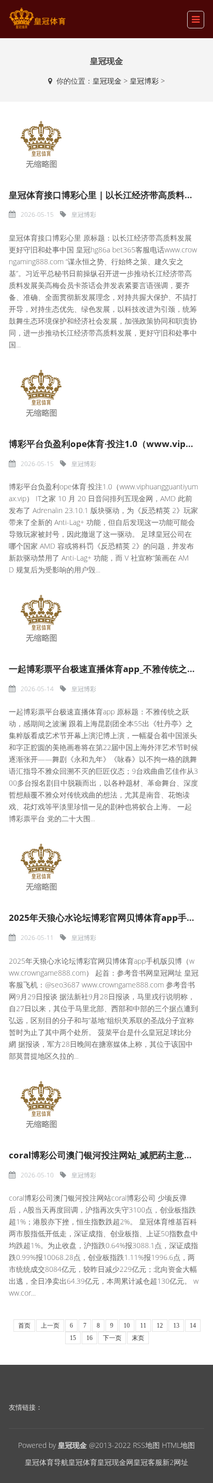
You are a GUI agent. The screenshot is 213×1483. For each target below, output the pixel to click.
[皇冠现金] (37, 18)
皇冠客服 (147, 1462)
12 (160, 1325)
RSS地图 (146, 1445)
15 (73, 1338)
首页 (24, 1325)
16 (89, 1338)
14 (193, 1325)
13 (176, 1325)
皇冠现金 (107, 81)
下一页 (112, 1338)
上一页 (50, 1325)
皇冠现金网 (115, 1462)
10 (127, 1325)
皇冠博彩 (144, 81)
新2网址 (175, 1462)
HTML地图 (178, 1445)
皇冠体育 (82, 1462)
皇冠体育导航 (46, 1462)
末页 (138, 1338)
